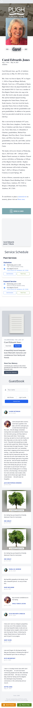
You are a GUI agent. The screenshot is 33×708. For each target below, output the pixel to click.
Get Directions (9, 273)
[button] (16, 501)
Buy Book (17, 346)
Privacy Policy (12, 700)
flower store (21, 199)
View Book (8, 346)
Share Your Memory (11, 372)
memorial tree (22, 196)
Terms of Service (21, 700)
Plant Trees (23, 273)
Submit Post (16, 401)
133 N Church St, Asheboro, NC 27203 (17, 270)
